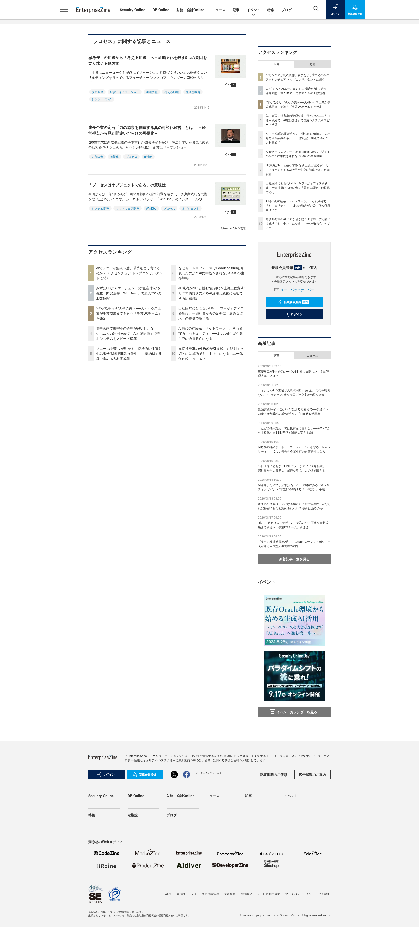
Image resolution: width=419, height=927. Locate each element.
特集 (270, 9)
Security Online (132, 9)
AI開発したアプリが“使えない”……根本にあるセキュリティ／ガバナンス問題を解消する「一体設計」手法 (294, 487)
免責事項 (230, 894)
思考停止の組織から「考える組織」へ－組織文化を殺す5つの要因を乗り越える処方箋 (147, 60)
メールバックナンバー (297, 289)
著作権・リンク (187, 894)
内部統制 (97, 156)
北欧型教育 (193, 92)
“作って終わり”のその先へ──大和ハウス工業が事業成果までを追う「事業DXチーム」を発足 (128, 313)
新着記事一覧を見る (294, 558)
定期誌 (133, 815)
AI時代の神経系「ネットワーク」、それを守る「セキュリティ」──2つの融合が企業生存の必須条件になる (210, 333)
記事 (236, 9)
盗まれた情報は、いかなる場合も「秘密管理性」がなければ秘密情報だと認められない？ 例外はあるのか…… (294, 506)
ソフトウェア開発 (127, 208)
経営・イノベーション (124, 92)
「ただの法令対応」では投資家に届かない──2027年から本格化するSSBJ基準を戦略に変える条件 (294, 430)
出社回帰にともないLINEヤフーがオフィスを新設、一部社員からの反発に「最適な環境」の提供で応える (211, 313)
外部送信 (325, 894)
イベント (253, 9)
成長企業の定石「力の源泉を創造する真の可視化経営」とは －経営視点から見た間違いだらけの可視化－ (147, 130)
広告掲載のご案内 (312, 774)
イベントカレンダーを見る (296, 711)
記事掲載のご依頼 (273, 774)
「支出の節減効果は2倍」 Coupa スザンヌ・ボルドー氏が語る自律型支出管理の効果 (294, 543)
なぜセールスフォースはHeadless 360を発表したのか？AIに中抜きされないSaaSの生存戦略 (211, 272)
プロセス (97, 92)
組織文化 (152, 92)
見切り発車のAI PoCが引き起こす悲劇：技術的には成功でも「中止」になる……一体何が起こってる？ (210, 353)
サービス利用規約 (268, 894)
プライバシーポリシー (299, 894)
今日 (276, 64)
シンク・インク (102, 99)
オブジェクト (190, 208)
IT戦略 (148, 156)
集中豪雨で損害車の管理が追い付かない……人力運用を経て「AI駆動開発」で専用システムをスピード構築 (128, 333)
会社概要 (246, 894)
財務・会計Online (190, 9)
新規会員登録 (296, 302)
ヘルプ (167, 894)
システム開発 (100, 208)
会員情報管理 (210, 894)
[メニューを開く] (64, 9)
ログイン (297, 314)
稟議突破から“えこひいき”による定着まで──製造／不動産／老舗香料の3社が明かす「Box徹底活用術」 (293, 411)
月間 (312, 64)
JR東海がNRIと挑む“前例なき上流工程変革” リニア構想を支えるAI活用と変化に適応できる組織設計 (213, 293)
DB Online (161, 9)
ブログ (287, 9)
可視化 (114, 156)
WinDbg (151, 208)
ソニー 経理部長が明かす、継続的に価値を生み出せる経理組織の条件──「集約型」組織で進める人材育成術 (129, 353)
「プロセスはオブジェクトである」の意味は (127, 184)
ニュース (218, 9)
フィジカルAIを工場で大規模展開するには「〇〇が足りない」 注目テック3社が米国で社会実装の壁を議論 (294, 392)
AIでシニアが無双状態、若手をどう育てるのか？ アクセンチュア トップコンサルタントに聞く (129, 272)
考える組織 (171, 92)
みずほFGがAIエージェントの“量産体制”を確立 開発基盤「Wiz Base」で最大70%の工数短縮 (128, 293)
